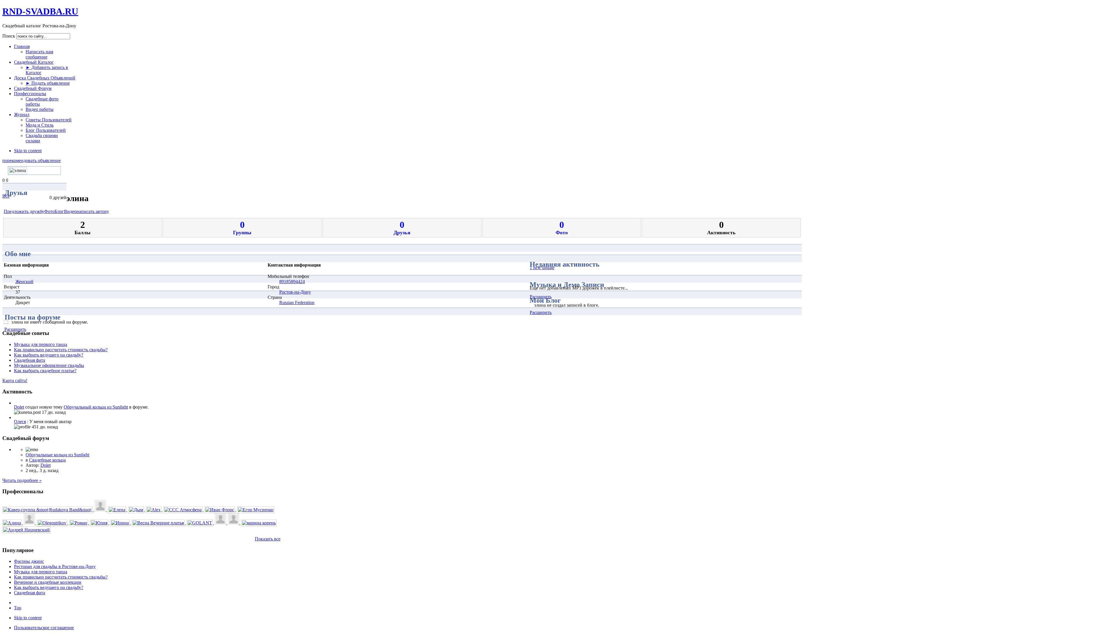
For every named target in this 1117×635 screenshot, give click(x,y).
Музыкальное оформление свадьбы (49, 365)
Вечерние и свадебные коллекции (47, 582)
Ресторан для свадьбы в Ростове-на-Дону (55, 566)
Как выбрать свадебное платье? (45, 370)
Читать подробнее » (22, 480)
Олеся (20, 421)
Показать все (267, 538)
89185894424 (292, 281)
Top (17, 607)
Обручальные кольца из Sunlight (57, 454)
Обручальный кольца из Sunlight (96, 407)
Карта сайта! (14, 380)
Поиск (9, 35)
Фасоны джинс (29, 561)
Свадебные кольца (47, 459)
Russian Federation (296, 302)
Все (6, 196)
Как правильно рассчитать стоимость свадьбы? (61, 349)
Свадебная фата (29, 360)
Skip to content (28, 150)
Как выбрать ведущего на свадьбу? (48, 354)
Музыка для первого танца (40, 344)
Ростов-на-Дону (295, 292)
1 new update (542, 267)
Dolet (19, 407)
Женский (24, 281)
